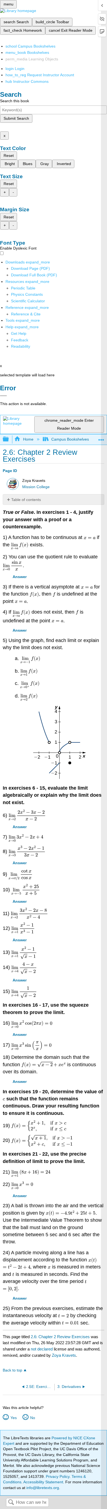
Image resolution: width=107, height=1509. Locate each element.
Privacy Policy (57, 1476)
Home (28, 439)
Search (11, 1502)
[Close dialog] (3, 395)
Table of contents (26, 499)
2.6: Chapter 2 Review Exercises (60, 1336)
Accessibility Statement (43, 1482)
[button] (19, 340)
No (32, 1418)
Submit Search (16, 118)
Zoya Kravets (64, 1355)
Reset (9, 155)
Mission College (36, 487)
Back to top (12, 1370)
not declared (42, 1349)
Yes (13, 1418)
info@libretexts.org (42, 1487)
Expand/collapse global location (101, 437)
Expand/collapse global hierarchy (9, 439)
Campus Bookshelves (70, 439)
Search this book (14, 101)
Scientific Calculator (28, 301)
